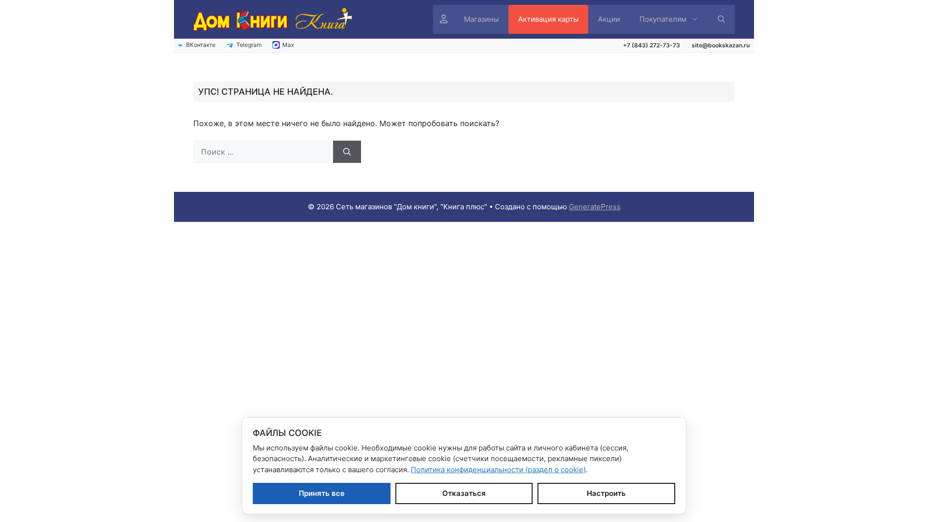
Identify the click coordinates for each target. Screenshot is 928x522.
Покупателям (662, 19)
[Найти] (347, 152)
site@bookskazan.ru (721, 45)
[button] (721, 19)
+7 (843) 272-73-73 (651, 45)
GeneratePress (595, 206)
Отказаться (464, 493)
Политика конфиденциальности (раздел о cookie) (498, 469)
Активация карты (548, 19)
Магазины (481, 19)
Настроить (606, 493)
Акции (609, 19)
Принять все (322, 493)
